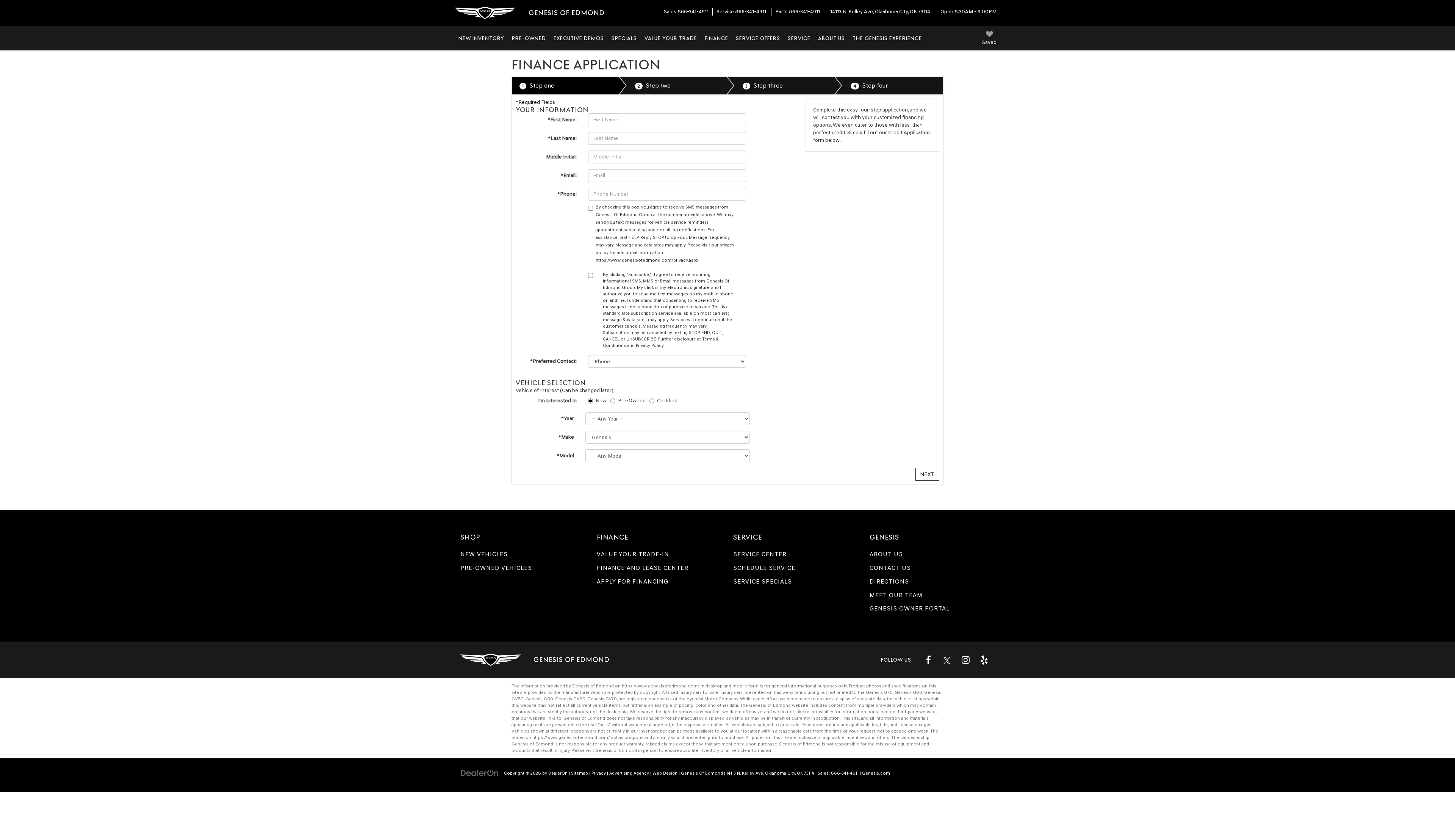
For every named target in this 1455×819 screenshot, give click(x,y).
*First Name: (562, 119)
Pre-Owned (632, 400)
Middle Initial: (561, 157)
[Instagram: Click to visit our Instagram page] (965, 659)
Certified (667, 400)
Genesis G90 (539, 698)
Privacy (598, 773)
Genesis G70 (879, 692)
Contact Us (890, 567)
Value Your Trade (671, 38)
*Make (566, 437)
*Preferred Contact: (553, 361)
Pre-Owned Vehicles (496, 567)
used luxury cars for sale (693, 692)
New (601, 400)
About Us (886, 554)
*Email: (569, 175)
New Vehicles (484, 554)
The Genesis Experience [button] (887, 38)
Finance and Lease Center (642, 567)
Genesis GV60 (570, 698)
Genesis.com (876, 773)
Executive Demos (579, 38)
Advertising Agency (629, 773)
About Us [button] (831, 38)
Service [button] (799, 38)
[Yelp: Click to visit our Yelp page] (984, 659)
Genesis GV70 (602, 698)
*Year (567, 418)
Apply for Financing (632, 581)
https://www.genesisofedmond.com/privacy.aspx (647, 260)
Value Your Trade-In (633, 554)
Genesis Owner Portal (910, 608)
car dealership (914, 737)
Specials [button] (624, 38)
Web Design (664, 773)
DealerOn (558, 773)
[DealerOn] (479, 773)
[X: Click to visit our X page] (947, 659)
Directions (889, 581)
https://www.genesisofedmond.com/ (660, 686)
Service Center (760, 554)
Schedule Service (764, 567)
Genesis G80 (908, 692)
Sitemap (579, 773)
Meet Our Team (896, 595)
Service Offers (758, 38)
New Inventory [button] (481, 38)
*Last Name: (562, 138)
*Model (565, 455)
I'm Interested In (557, 400)
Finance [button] (716, 38)
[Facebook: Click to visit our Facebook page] (928, 659)
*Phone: (567, 194)
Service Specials (762, 581)
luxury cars (731, 692)
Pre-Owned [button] (529, 38)
